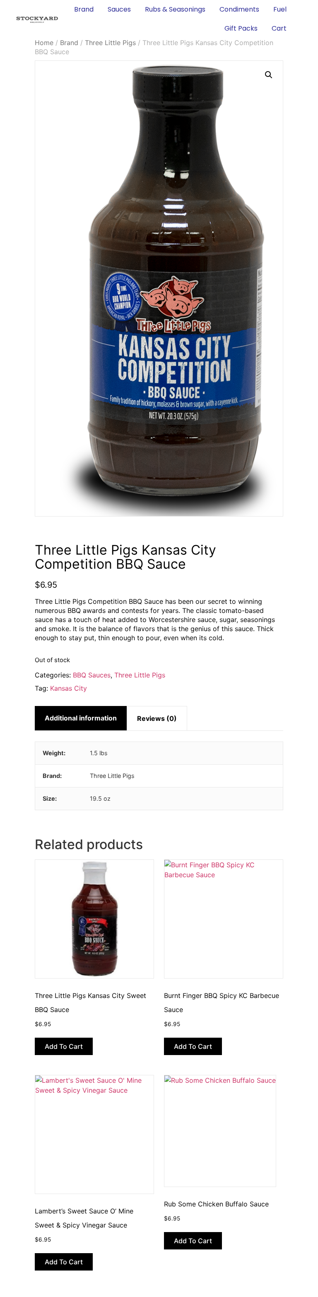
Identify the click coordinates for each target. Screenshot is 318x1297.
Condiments (239, 9)
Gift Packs (241, 28)
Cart (279, 28)
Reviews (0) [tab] (157, 718)
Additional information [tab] (81, 718)
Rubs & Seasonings (175, 9)
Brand (84, 9)
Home (44, 42)
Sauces (119, 9)
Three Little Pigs (110, 42)
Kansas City (68, 688)
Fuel (280, 9)
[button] (268, 74)
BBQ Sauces (92, 675)
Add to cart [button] (64, 1046)
